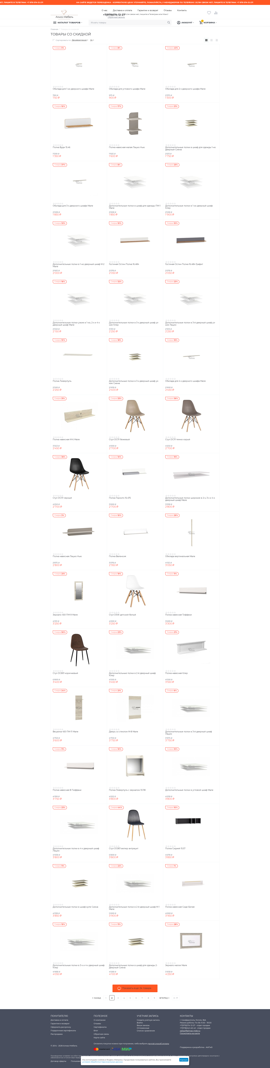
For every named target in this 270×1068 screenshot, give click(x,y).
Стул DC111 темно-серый (177, 439)
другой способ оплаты (158, 1043)
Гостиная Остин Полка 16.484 (124, 264)
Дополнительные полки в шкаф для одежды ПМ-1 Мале (134, 207)
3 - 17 (176, 998)
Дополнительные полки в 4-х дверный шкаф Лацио (76, 849)
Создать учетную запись (148, 1020)
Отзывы (168, 10)
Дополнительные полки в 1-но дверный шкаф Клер (189, 207)
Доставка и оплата (122, 10)
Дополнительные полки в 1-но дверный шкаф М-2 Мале (78, 265)
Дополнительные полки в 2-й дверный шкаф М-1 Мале (134, 908)
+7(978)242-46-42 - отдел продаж (195, 1028)
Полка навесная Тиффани (178, 615)
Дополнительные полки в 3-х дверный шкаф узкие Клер (134, 323)
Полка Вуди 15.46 (61, 147)
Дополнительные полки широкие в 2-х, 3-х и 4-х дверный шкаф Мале (190, 499)
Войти (140, 1023)
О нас (104, 10)
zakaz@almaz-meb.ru (190, 1031)
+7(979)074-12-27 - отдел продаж (195, 1025)
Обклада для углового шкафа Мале (127, 89)
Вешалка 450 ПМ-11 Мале (65, 731)
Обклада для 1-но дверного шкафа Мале (73, 89)
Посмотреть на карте (190, 1033)
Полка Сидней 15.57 (175, 848)
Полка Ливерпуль (62, 381)
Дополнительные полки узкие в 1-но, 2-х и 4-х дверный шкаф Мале (76, 323)
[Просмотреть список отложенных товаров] (209, 14)
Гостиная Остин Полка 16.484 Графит (184, 264)
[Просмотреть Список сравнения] (216, 14)
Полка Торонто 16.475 (120, 498)
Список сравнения (146, 1031)
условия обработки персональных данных (102, 1062)
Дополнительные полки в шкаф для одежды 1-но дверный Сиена (190, 148)
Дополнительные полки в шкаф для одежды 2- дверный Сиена (133, 966)
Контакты (182, 10)
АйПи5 (209, 1047)
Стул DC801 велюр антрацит (123, 848)
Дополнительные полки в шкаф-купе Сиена (75, 907)
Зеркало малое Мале (176, 965)
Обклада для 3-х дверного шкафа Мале (73, 206)
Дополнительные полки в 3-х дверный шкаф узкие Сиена (134, 382)
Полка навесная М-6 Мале (66, 439)
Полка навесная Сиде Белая (179, 907)
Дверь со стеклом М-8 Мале (123, 731)
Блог (96, 1030)
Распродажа (57, 1034)
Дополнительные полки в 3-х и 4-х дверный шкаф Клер (78, 966)
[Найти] (169, 22)
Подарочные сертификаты (63, 1030)
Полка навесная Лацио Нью (67, 556)
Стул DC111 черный (62, 498)
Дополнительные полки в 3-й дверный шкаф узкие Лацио (190, 323)
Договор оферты (58, 1061)
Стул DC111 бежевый (119, 439)
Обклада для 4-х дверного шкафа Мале (185, 381)
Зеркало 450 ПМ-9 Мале (65, 615)
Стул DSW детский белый (122, 615)
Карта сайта (99, 1037)
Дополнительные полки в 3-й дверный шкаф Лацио (188, 732)
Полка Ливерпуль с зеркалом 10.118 (127, 790)
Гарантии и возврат (148, 10)
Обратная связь (101, 1034)
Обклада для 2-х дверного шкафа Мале (185, 89)
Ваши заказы (143, 1025)
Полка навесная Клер (176, 673)
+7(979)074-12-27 (114, 14)
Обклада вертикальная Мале (180, 556)
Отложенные (143, 1028)
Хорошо (183, 1060)
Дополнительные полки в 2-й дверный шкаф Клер (132, 674)
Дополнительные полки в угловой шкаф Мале (189, 790)
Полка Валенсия (117, 556)
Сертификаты (100, 1027)
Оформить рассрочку (61, 1027)
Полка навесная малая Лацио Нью (127, 147)
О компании (99, 1020)
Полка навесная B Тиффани (67, 790)
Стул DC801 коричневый (65, 673)
